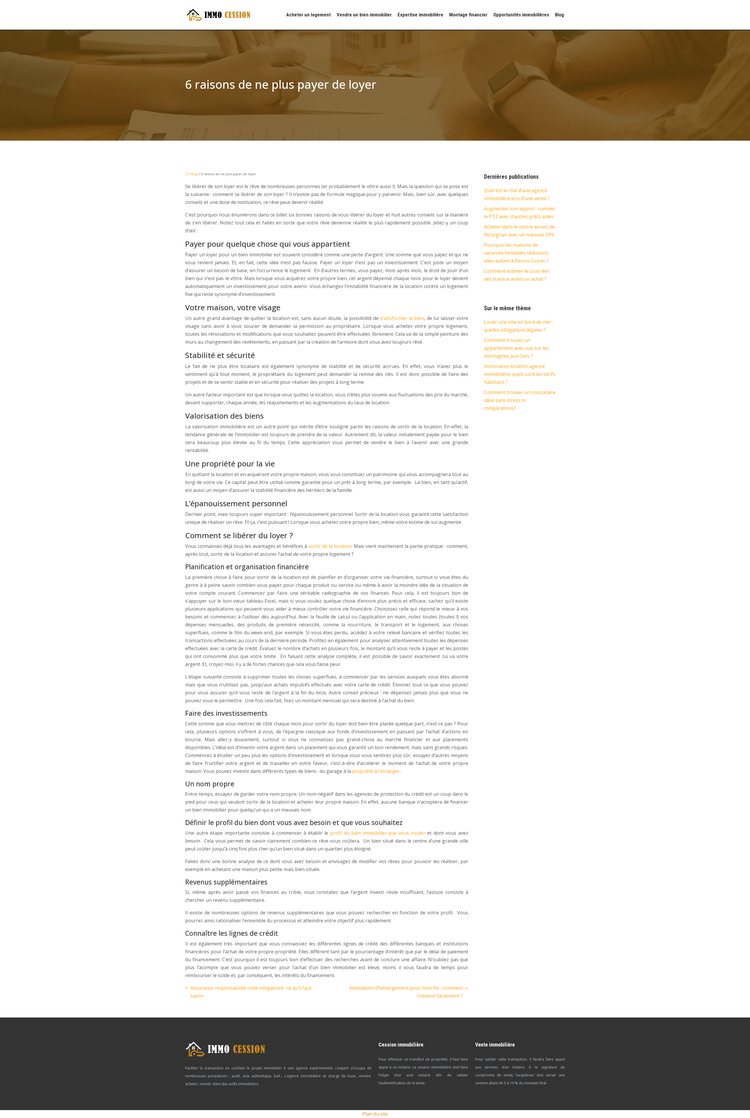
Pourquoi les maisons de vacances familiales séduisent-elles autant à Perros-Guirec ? (517, 253)
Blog (559, 15)
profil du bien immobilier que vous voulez (377, 833)
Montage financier (468, 15)
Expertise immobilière (420, 15)
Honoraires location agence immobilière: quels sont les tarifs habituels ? (519, 374)
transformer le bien (402, 318)
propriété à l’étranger (376, 771)
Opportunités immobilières (521, 15)
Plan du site (375, 1114)
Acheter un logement (308, 15)
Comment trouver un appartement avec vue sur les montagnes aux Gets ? (516, 348)
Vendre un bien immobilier (364, 15)
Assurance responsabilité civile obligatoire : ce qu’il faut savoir (250, 992)
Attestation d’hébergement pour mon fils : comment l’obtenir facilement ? (406, 992)
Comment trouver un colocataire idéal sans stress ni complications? (519, 400)
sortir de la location (330, 546)
